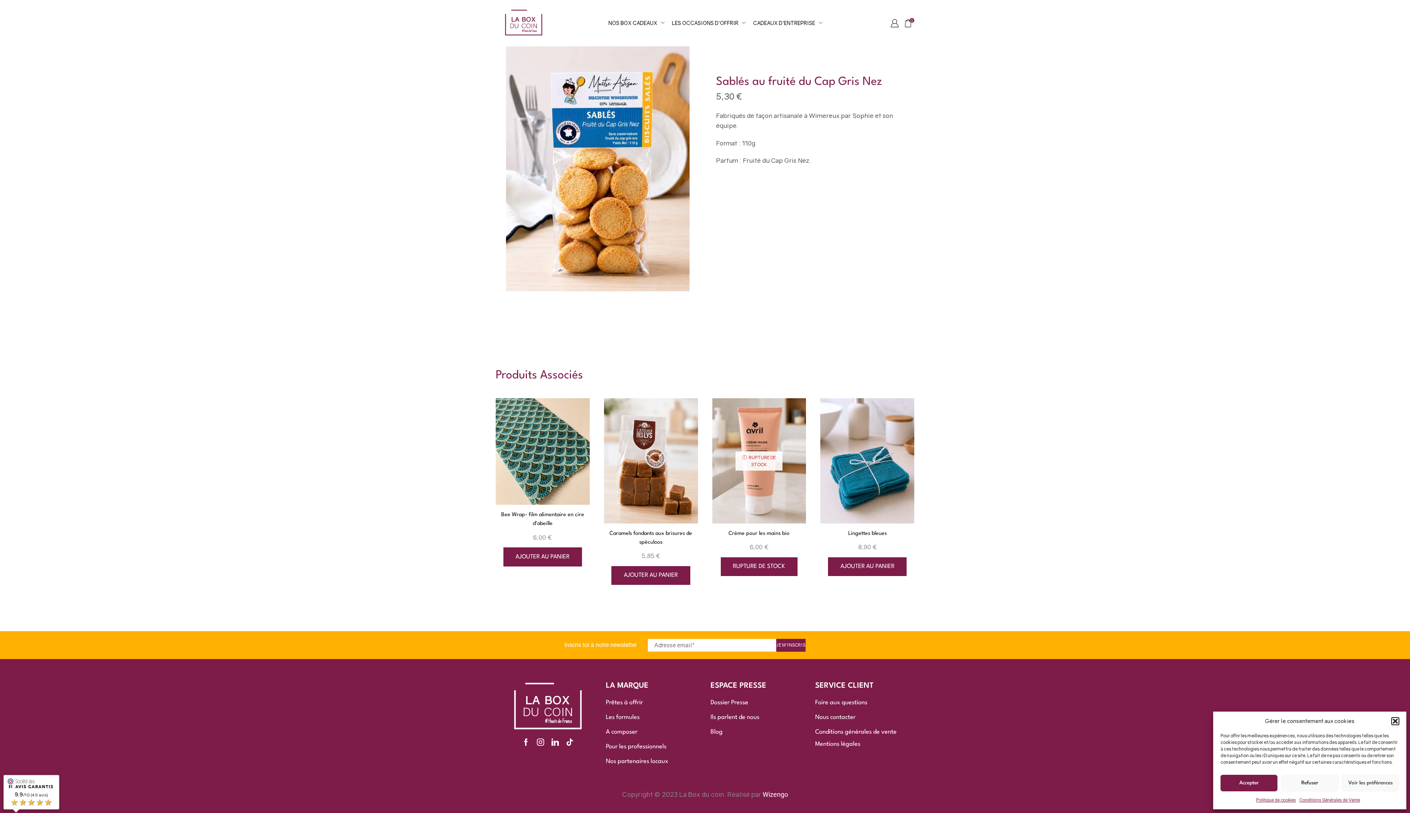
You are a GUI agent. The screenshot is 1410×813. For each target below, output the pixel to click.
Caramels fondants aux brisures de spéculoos (651, 538)
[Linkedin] (555, 742)
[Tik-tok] (570, 742)
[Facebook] (526, 742)
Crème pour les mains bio (758, 533)
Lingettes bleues (867, 533)
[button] (1395, 721)
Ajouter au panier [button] (543, 557)
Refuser (1309, 782)
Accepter (1249, 782)
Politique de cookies (1276, 800)
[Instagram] (540, 742)
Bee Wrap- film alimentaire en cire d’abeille (542, 519)
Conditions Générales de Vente (1329, 800)
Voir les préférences (1370, 782)
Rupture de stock (759, 566)
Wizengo (775, 794)
